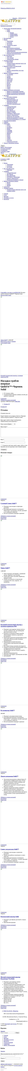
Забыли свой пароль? (6, 1064)
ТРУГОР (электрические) (13, 104)
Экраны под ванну (12, 45)
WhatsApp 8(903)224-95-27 (19, 18)
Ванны (5, 39)
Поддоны (6, 95)
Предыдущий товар (6, 295)
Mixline (9, 77)
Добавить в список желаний (8, 400)
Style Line (9, 81)
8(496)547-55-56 (5, 5)
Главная (3, 292)
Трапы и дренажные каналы (11, 143)
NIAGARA (10, 62)
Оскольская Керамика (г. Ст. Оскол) (16, 119)
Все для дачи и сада (9, 55)
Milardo (9, 133)
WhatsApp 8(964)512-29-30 (8, 8)
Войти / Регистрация (9, 1045)
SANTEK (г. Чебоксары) (13, 113)
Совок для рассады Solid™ (10, 849)
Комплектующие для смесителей (12, 66)
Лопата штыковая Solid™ (9, 776)
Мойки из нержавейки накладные (16, 92)
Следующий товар (5, 343)
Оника (8, 87)
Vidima (8, 137)
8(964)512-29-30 (5, 7)
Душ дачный (10, 58)
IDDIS (8, 129)
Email (2, 442)
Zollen (8, 31)
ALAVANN (10, 74)
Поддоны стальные (12, 97)
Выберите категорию (6, 26)
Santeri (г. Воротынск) (12, 115)
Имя (2, 439)
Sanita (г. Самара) (11, 112)
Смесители (7, 123)
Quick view (3, 518)
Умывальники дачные (12, 59)
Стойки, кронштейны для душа (15, 70)
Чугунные (9, 44)
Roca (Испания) (11, 111)
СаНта (8, 88)
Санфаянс (6, 105)
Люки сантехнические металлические (17, 52)
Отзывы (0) (7, 404)
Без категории (7, 38)
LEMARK (9, 132)
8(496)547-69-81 (5, 18)
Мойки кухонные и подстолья (12, 90)
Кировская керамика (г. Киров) (15, 118)
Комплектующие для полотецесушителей (12, 100)
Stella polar (9, 80)
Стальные (9, 42)
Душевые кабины (8, 60)
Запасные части (11, 67)
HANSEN (9, 127)
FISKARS (9, 56)
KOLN (12, 37)
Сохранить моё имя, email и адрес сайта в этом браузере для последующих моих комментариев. (14, 446)
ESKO (8, 125)
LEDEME (9, 130)
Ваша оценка (4, 424)
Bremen (12, 32)
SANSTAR (10, 78)
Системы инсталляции (10, 120)
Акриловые (10, 41)
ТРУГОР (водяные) (12, 102)
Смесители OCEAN (12, 141)
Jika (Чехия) (10, 109)
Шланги (9, 71)
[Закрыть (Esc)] (1, 1068)
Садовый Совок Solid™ (9, 503)
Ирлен (8, 83)
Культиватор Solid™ (8, 710)
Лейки (8, 69)
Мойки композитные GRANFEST (16, 94)
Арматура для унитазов (13, 116)
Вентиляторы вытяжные (13, 48)
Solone (8, 136)
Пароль (3, 1058)
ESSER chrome (14, 35)
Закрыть (3, 1031)
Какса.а (9, 84)
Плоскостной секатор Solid (10, 916)
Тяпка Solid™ (4, 340)
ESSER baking (13, 34)
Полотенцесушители (9, 98)
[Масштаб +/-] (6, 1068)
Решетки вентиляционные (14, 53)
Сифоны (6, 122)
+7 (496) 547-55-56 (7, 1009)
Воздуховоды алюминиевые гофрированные (14, 50)
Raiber (8, 134)
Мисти (8, 85)
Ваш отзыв (4, 426)
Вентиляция (7, 46)
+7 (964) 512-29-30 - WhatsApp (10, 1011)
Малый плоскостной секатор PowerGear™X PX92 (10, 978)
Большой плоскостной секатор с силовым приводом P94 (11, 625)
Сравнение (3, 398)
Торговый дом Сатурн (10, 1024)
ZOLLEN (9, 140)
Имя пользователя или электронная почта (12, 1054)
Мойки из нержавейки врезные (15, 91)
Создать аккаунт (18, 1065)
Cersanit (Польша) (11, 106)
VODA (9, 139)
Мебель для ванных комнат (11, 73)
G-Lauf (8, 126)
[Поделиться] (2, 1068)
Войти (2, 1061)
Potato (8, 30)
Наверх (3, 1067)
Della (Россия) (10, 108)
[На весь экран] (4, 1068)
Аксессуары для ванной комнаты (12, 28)
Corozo (8, 76)
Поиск (2, 145)
